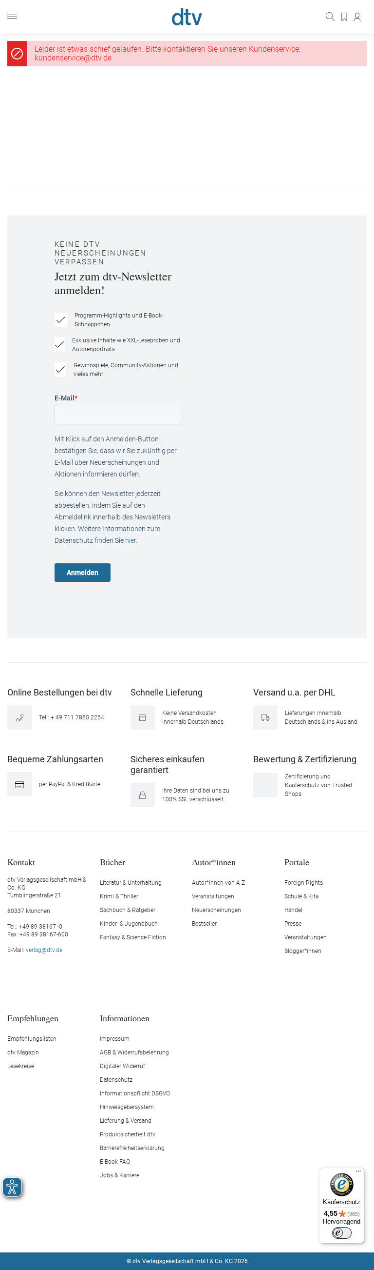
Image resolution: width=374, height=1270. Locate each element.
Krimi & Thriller (119, 896)
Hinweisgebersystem (127, 1107)
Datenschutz (116, 1079)
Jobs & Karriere (119, 1175)
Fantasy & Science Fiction (133, 937)
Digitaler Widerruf (122, 1066)
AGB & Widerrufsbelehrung (134, 1052)
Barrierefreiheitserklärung (132, 1148)
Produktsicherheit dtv (127, 1134)
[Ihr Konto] (358, 17)
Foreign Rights (303, 882)
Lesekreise (20, 1066)
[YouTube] (198, 1232)
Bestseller (204, 923)
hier (130, 540)
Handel (293, 910)
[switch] (342, 1233)
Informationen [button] (125, 1017)
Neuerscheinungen (216, 910)
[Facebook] (153, 1232)
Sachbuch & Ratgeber (127, 910)
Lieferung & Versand (125, 1120)
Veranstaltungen (213, 896)
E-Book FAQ (115, 1161)
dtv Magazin (23, 1052)
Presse (292, 923)
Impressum (115, 1038)
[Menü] (12, 17)
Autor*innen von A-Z (218, 882)
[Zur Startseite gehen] (187, 16)
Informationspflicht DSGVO (135, 1093)
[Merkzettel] (345, 17)
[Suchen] (331, 16)
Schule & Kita (301, 896)
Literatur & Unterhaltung (131, 882)
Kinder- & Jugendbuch (129, 923)
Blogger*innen (302, 951)
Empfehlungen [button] (32, 1017)
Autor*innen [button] (214, 861)
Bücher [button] (112, 861)
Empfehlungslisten (31, 1038)
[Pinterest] (221, 1232)
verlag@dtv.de (44, 950)
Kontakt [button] (21, 861)
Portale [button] (296, 861)
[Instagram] (175, 1232)
